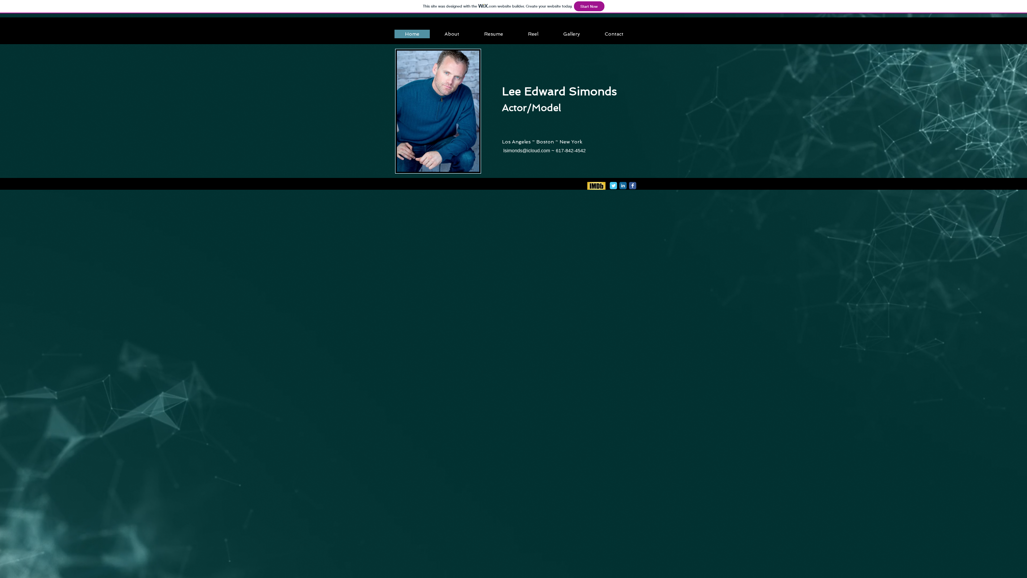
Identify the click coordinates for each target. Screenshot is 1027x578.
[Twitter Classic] (613, 185)
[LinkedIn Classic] (623, 185)
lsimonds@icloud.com (526, 150)
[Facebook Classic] (632, 185)
